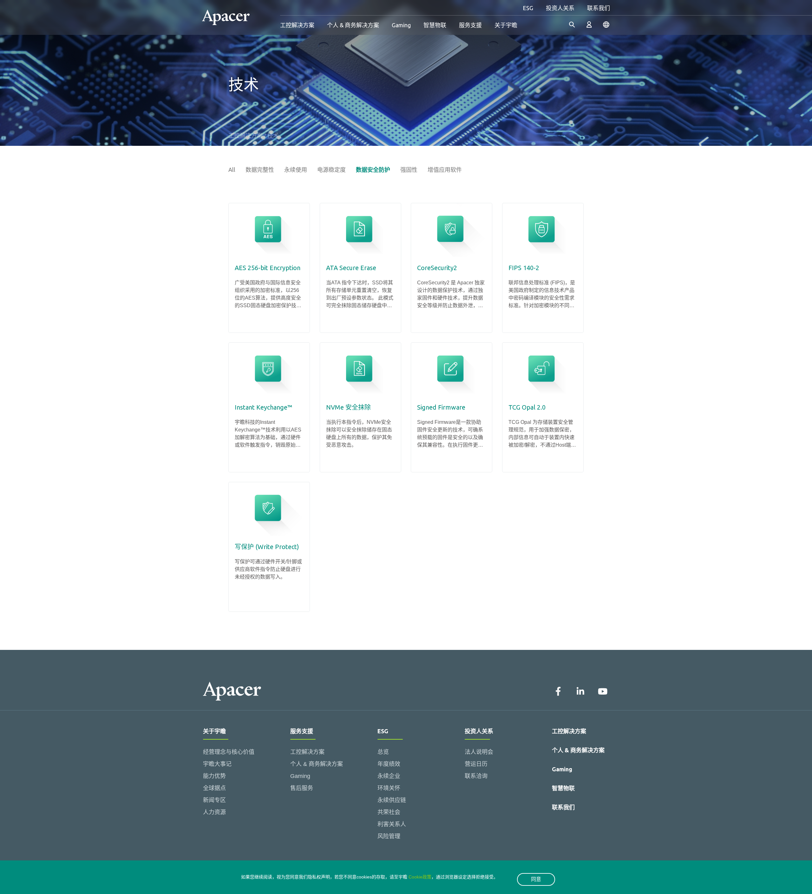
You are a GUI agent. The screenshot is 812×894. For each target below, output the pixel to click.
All (231, 169)
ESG (528, 8)
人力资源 (214, 812)
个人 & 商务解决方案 (353, 25)
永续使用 (295, 169)
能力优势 (214, 776)
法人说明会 (479, 752)
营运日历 (476, 764)
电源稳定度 (331, 169)
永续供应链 (391, 800)
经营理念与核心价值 (228, 752)
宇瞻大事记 (217, 764)
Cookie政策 (420, 876)
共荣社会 (388, 812)
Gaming (401, 25)
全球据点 (214, 788)
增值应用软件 (445, 169)
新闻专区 (214, 800)
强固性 (408, 169)
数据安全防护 (373, 169)
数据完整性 (260, 169)
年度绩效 (388, 764)
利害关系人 (391, 824)
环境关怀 (388, 788)
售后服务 (301, 788)
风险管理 (388, 836)
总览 (383, 752)
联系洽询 (476, 776)
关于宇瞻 (505, 25)
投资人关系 (560, 8)
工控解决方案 (297, 25)
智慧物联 (434, 25)
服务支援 (470, 25)
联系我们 (598, 8)
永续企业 (388, 776)
